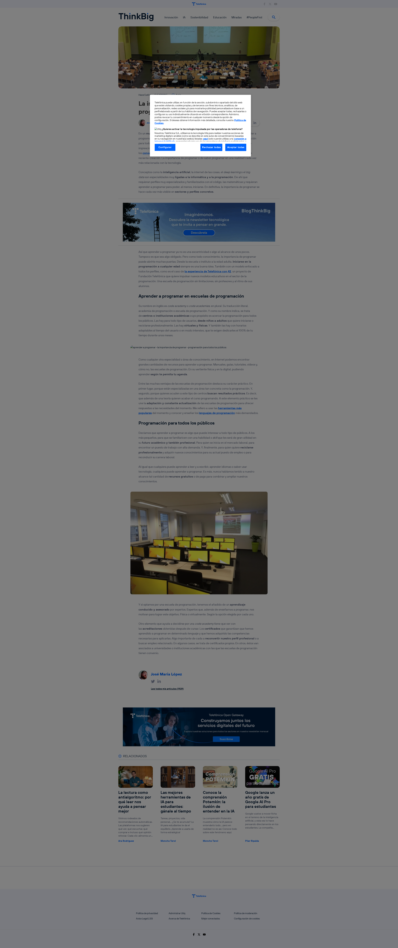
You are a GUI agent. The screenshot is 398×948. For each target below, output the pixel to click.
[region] (200, 125)
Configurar (164, 147)
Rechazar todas (211, 147)
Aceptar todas (235, 147)
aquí (205, 138)
